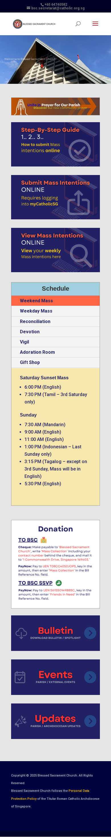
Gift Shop (30, 362)
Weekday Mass (36, 311)
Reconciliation (35, 321)
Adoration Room (37, 352)
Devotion (30, 331)
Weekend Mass (36, 300)
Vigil (24, 342)
